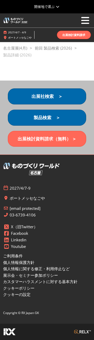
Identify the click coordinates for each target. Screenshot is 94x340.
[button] (74, 35)
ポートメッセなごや (20, 37)
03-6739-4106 (23, 214)
